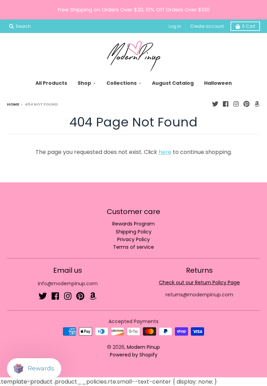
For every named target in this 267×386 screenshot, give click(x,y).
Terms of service (133, 247)
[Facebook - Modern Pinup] (225, 104)
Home (13, 104)
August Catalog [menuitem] (173, 83)
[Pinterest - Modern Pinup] (246, 104)
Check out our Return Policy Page (199, 282)
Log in (175, 26)
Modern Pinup (143, 347)
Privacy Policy (133, 239)
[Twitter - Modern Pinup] (215, 104)
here (165, 152)
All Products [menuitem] (51, 83)
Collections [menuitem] (121, 83)
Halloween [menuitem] (218, 83)
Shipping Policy (134, 231)
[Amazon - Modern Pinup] (257, 104)
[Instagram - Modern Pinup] (236, 104)
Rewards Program (133, 223)
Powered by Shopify (133, 354)
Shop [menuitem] (84, 83)
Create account (207, 26)
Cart (248, 26)
